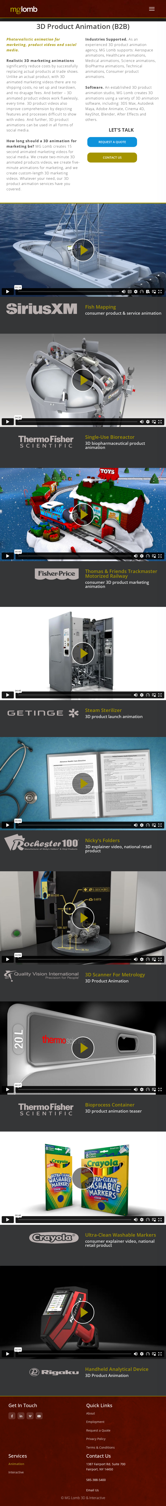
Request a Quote (98, 1430)
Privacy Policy (95, 1439)
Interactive (16, 1472)
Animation (16, 1464)
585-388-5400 (96, 1480)
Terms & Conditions (100, 1447)
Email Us (92, 1490)
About (90, 1413)
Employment (95, 1422)
